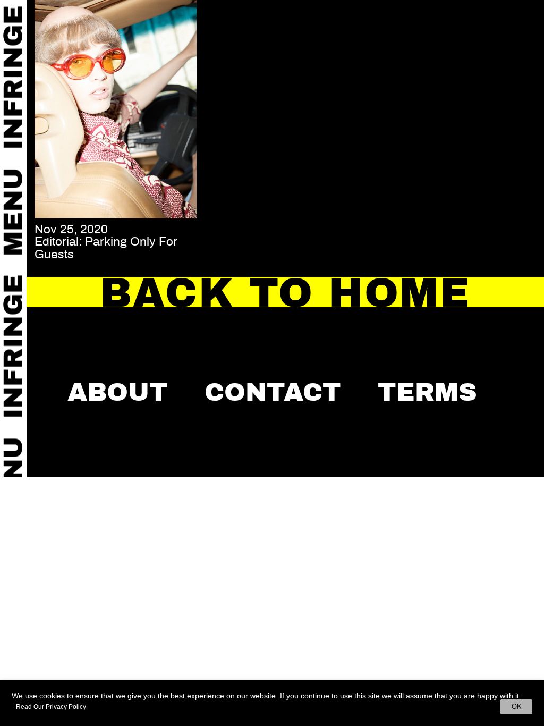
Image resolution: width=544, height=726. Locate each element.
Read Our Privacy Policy (51, 707)
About (117, 392)
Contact (273, 392)
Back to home (285, 292)
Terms (427, 392)
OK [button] (517, 707)
